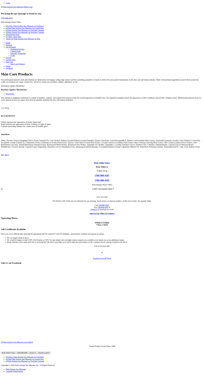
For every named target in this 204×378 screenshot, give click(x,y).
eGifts (12, 56)
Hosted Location (43, 353)
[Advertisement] (16, 304)
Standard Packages (17, 49)
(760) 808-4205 (7, 18)
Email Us (94, 209)
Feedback (9, 68)
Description (10, 94)
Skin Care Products (17, 64)
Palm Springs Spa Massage (16, 369)
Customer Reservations (14, 371)
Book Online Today (102, 163)
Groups (8, 58)
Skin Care (9, 62)
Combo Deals (15, 51)
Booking (9, 45)
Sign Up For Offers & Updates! (102, 213)
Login (8, 3)
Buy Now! (5, 155)
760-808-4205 (103, 205)
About (8, 66)
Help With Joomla (26, 375)
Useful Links (10, 60)
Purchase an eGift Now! (102, 258)
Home (8, 43)
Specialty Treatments (18, 53)
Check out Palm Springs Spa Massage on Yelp (23, 39)
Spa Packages (11, 47)
